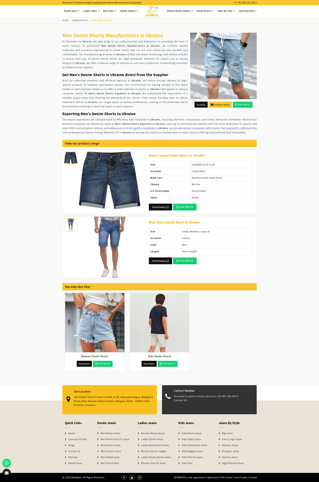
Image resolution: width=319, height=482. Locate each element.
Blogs (71, 445)
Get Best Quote (222, 104)
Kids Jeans (109, 10)
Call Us (202, 104)
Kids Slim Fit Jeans (192, 457)
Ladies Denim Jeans (152, 439)
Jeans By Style (246, 10)
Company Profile (77, 439)
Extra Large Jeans (232, 439)
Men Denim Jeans (110, 433)
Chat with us (244, 104)
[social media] (123, 477)
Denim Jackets (128, 10)
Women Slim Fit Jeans (153, 463)
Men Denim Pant (110, 463)
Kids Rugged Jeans (192, 451)
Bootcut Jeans (230, 445)
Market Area (75, 463)
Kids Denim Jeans (192, 433)
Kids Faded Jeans (191, 439)
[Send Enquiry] (223, 66)
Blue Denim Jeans (111, 445)
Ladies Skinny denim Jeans (156, 457)
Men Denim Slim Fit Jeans (115, 439)
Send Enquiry (159, 207)
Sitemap (73, 457)
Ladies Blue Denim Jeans (155, 445)
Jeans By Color (225, 10)
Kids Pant (187, 463)
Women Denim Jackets (179, 10)
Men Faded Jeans (110, 457)
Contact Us (180, 400)
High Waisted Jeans (233, 463)
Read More (84, 363)
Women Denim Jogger (153, 451)
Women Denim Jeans (153, 433)
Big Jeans (227, 433)
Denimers (76, 477)
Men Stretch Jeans (111, 451)
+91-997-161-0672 (247, 2)
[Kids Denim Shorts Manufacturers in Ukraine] (159, 322)
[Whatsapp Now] (6, 463)
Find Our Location (85, 405)
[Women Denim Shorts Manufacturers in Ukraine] (94, 322)
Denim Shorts (204, 10)
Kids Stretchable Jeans (194, 445)
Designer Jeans (230, 451)
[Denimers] (152, 11)
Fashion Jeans (230, 457)
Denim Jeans (71, 10)
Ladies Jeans (90, 10)
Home (65, 20)
